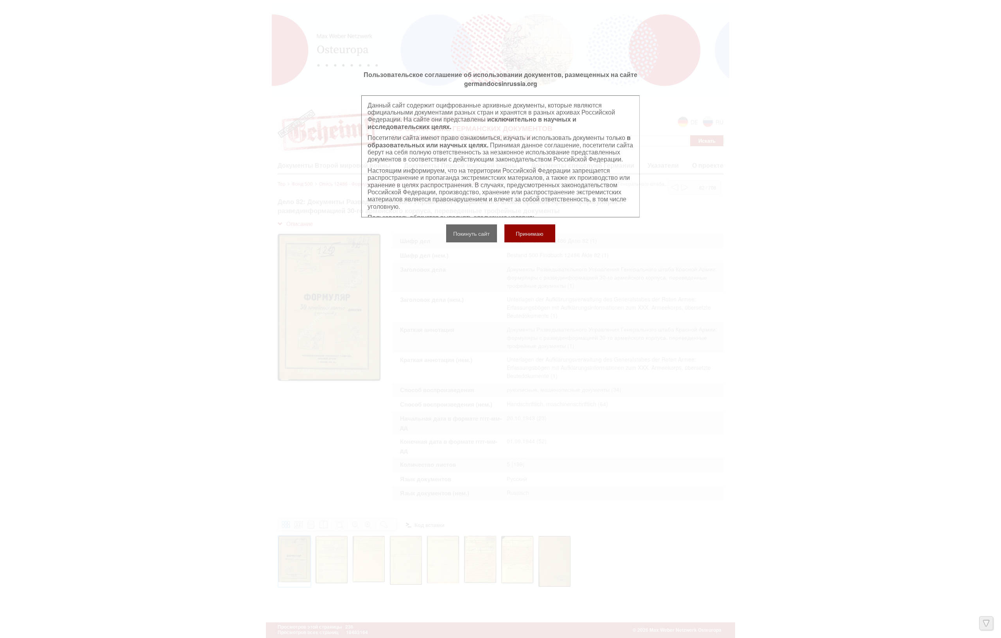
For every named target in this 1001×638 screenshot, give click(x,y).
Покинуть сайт (471, 233)
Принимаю (530, 233)
